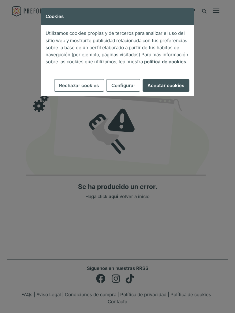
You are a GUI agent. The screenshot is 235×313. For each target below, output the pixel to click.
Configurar (123, 85)
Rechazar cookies (79, 85)
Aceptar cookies (165, 85)
